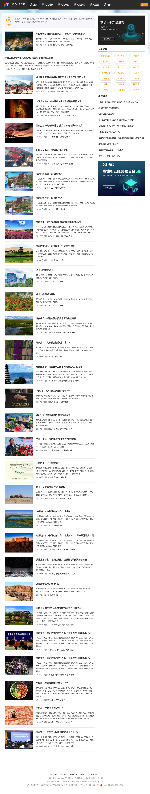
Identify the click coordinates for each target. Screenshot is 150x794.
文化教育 (106, 79)
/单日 (65, 574)
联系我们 (84, 775)
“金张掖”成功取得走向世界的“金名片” (54, 511)
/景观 (62, 137)
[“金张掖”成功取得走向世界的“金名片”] (19, 519)
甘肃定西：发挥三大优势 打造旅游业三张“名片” (58, 732)
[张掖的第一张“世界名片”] (19, 470)
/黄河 (53, 137)
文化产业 (65, 5)
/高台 (53, 722)
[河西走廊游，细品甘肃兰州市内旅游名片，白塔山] (19, 374)
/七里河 (54, 450)
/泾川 (53, 429)
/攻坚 (57, 429)
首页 (35, 5)
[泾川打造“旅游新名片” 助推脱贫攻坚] (19, 422)
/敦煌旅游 (59, 574)
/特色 (40, 69)
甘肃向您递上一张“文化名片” (50, 174)
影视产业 (136, 67)
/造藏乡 (71, 164)
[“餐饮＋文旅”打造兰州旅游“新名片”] (19, 398)
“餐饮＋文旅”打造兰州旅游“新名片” (53, 391)
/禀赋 (57, 236)
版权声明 (63, 775)
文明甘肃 (136, 84)
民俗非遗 (136, 73)
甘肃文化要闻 (106, 56)
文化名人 (121, 62)
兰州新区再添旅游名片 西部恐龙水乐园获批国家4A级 (61, 77)
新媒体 (105, 84)
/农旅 (69, 498)
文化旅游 (81, 5)
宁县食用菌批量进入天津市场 (109, 132)
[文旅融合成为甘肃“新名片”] (19, 591)
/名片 (71, 45)
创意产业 (121, 79)
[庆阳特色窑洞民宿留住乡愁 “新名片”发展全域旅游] (19, 41)
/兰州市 (54, 381)
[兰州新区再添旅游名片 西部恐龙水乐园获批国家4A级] (19, 85)
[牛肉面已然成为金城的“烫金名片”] (19, 690)
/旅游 (66, 402)
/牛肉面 (58, 700)
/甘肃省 (22, 69)
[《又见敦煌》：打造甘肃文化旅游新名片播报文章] (19, 109)
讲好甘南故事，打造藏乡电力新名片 (53, 150)
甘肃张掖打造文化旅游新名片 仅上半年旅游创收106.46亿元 (63, 633)
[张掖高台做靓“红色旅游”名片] (19, 715)
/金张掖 (54, 525)
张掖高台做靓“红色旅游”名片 (50, 708)
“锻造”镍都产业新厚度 (106, 114)
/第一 (66, 477)
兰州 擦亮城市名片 (45, 270)
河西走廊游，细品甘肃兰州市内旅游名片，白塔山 (59, 367)
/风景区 (60, 332)
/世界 (62, 477)
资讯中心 (136, 90)
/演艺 (28, 69)
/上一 (52, 188)
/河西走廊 (66, 381)
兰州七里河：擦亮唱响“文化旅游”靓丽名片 (56, 439)
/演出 (73, 574)
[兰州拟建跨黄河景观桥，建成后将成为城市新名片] (19, 133)
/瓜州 (52, 498)
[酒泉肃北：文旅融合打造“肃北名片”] (19, 350)
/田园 (61, 498)
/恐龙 (58, 91)
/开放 (73, 332)
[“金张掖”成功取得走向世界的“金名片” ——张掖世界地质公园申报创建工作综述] (19, 543)
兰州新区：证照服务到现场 (108, 144)
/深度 (32, 69)
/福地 (53, 236)
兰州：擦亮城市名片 (45, 294)
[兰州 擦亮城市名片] (19, 277)
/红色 (66, 722)
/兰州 (54, 91)
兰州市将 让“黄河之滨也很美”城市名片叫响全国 (58, 608)
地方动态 (106, 62)
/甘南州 (54, 332)
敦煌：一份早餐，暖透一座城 (109, 156)
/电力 (62, 164)
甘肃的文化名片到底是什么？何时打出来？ (56, 246)
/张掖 (53, 477)
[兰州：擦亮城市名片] (19, 302)
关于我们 (94, 775)
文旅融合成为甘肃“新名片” (48, 584)
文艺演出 (136, 79)
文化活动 (121, 67)
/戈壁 (57, 498)
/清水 (66, 236)
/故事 (66, 164)
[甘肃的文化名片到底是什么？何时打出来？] (19, 253)
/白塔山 (60, 381)
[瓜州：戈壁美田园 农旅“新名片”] (19, 494)
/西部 (71, 91)
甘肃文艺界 (106, 73)
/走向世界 (60, 525)
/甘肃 (58, 115)
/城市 (70, 137)
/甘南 (53, 164)
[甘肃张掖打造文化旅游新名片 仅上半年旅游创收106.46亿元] (19, 640)
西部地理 (121, 84)
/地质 (71, 550)
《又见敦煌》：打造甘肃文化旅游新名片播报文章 (58, 101)
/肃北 (52, 357)
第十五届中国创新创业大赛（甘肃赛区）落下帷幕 (116, 120)
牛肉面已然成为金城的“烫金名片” (52, 683)
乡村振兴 (106, 90)
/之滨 (59, 625)
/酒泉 (57, 357)
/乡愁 (67, 45)
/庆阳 (54, 45)
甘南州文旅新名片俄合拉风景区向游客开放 (56, 318)
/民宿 (62, 45)
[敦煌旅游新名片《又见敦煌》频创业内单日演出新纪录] (19, 567)
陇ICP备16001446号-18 (94, 778)
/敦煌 (54, 115)
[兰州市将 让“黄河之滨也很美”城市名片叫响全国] (19, 615)
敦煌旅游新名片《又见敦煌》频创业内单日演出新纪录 (61, 560)
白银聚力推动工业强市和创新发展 (110, 150)
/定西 (53, 746)
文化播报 (49, 5)
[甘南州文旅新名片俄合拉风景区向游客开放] (19, 326)
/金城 (53, 700)
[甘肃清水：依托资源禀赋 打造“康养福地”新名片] (19, 229)
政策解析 (136, 56)
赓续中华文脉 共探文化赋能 (108, 108)
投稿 (144, 5)
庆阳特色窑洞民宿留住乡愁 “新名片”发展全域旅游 (60, 34)
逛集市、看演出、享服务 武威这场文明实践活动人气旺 (118, 102)
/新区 (62, 91)
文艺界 (96, 5)
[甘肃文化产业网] (13, 5)
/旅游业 (62, 746)
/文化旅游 (64, 115)
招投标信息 (121, 90)
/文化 (65, 188)
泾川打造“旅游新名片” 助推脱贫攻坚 (53, 415)
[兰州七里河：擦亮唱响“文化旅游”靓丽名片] (19, 446)
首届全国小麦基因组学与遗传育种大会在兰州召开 (116, 126)
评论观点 (106, 67)
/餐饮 (62, 402)
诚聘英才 (74, 775)
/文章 (74, 115)
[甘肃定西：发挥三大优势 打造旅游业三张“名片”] (19, 739)
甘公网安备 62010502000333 (113, 785)
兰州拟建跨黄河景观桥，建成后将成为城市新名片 (59, 125)
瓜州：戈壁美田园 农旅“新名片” (51, 487)
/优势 (72, 746)
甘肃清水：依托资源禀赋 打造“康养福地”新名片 (58, 222)
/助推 (62, 429)
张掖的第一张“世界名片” (47, 463)
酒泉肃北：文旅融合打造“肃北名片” (53, 342)
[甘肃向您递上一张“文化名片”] (19, 181)
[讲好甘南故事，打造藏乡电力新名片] (19, 157)
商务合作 (53, 775)
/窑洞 (58, 45)
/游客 (69, 332)
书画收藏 (121, 73)
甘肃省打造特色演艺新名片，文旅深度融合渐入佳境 (29, 58)
